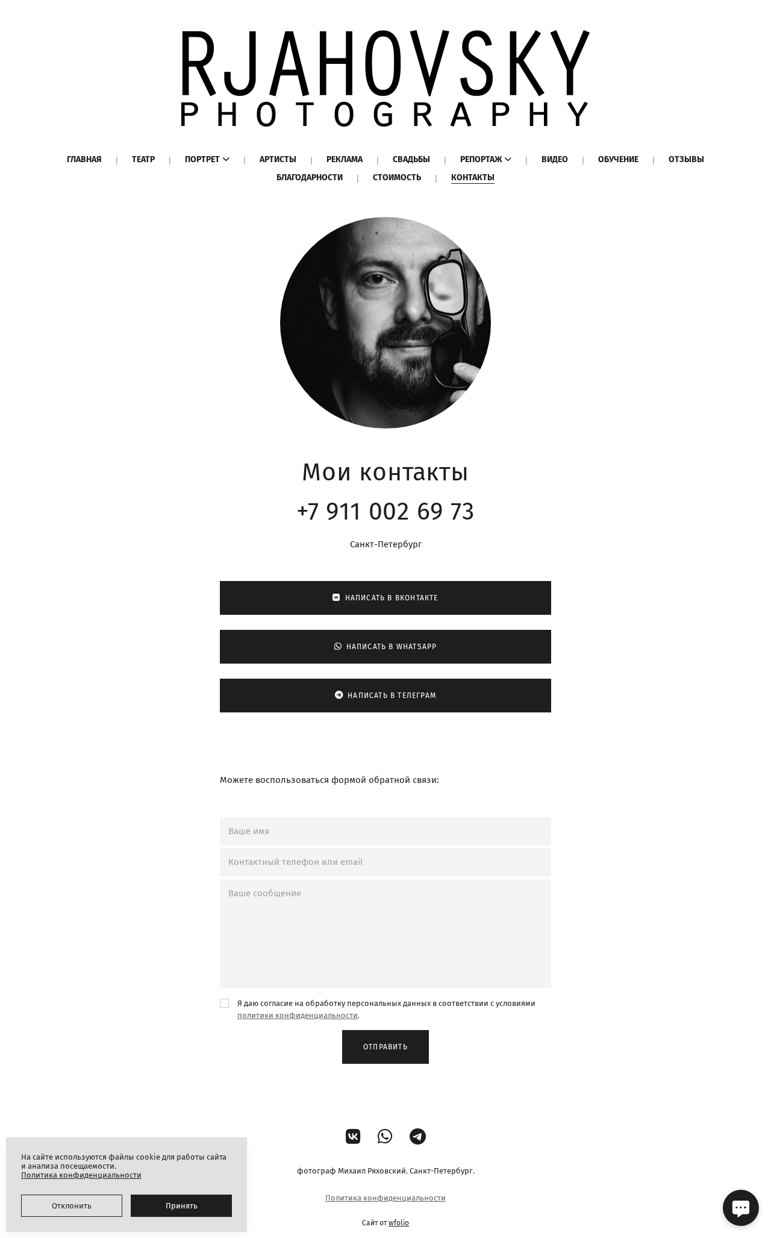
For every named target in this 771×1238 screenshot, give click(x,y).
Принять (182, 1205)
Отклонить (72, 1205)
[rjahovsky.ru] (385, 78)
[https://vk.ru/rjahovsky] (353, 1137)
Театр (143, 159)
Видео (555, 159)
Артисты (278, 159)
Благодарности (309, 177)
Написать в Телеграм (392, 695)
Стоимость (397, 177)
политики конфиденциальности (297, 1015)
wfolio (399, 1223)
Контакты (473, 177)
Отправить (385, 1047)
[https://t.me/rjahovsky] (418, 1137)
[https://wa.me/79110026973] (385, 1137)
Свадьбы (411, 159)
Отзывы (686, 159)
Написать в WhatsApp (391, 647)
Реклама (344, 159)
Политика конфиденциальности (385, 1197)
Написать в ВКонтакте (392, 598)
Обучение (618, 159)
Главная (84, 159)
